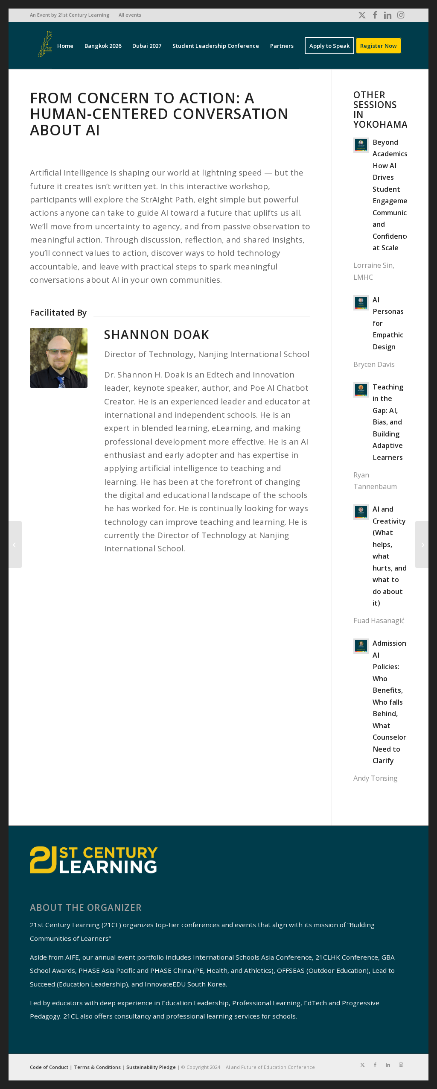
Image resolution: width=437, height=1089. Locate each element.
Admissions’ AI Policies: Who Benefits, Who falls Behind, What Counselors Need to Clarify (392, 701)
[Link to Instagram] (400, 15)
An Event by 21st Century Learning (70, 15)
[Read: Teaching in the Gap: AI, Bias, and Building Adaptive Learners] (361, 390)
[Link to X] (362, 15)
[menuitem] (72, 15)
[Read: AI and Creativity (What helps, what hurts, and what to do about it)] (361, 512)
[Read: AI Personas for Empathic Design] (361, 302)
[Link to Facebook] (375, 15)
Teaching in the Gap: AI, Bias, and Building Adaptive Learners (388, 422)
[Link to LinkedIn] (388, 15)
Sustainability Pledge (151, 1067)
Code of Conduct (50, 1067)
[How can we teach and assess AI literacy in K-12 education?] (421, 544)
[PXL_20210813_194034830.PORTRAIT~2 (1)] (58, 358)
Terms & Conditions (97, 1067)
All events (130, 15)
